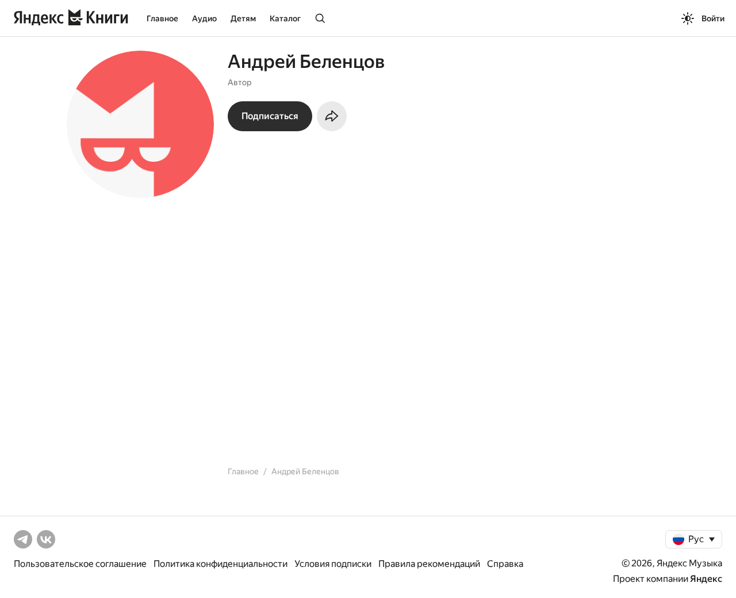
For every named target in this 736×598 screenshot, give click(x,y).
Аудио (204, 18)
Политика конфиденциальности (221, 563)
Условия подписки (332, 563)
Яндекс (706, 578)
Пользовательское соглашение (80, 563)
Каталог (285, 18)
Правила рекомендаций (429, 563)
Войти (713, 18)
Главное (162, 18)
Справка (505, 563)
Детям (243, 18)
